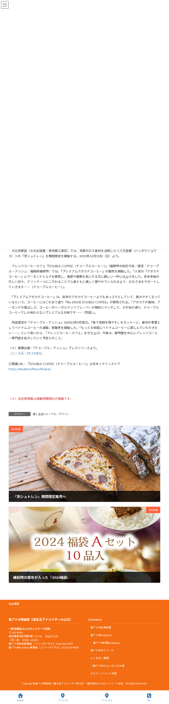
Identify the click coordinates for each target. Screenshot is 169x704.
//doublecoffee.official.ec (34, 369)
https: (13, 369)
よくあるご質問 (99, 658)
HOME (20, 700)
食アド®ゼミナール (102, 650)
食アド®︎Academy (101, 635)
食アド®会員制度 (100, 627)
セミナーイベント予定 (103, 673)
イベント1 (63, 700)
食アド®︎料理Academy (106, 642)
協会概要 (14, 603)
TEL (149, 700)
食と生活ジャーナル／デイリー (51, 414)
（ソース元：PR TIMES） (26, 353)
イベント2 (107, 700)
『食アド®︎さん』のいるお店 (107, 665)
